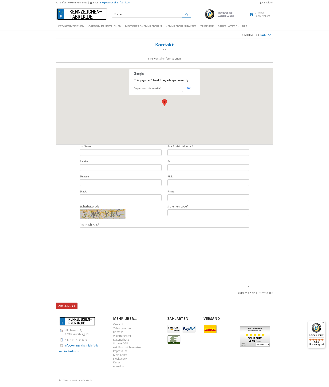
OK (189, 88)
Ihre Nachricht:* (89, 224)
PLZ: (170, 176)
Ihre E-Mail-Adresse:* (180, 146)
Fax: (169, 161)
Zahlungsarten (122, 328)
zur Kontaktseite (69, 351)
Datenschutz (121, 339)
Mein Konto (120, 355)
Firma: (171, 191)
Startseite (249, 35)
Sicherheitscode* (177, 206)
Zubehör (207, 26)
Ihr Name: (86, 146)
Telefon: (85, 161)
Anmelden (267, 2)
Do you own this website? (147, 88)
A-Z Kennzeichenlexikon (127, 347)
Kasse (117, 362)
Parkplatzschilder (232, 26)
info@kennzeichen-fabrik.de (115, 2)
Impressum (120, 351)
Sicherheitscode (89, 206)
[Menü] (323, 323)
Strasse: (84, 176)
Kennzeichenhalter (181, 26)
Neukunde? (120, 358)
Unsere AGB (120, 343)
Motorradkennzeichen (143, 26)
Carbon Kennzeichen (104, 26)
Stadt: (83, 191)
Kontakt (266, 35)
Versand (118, 324)
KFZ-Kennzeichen (71, 26)
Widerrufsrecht (122, 336)
